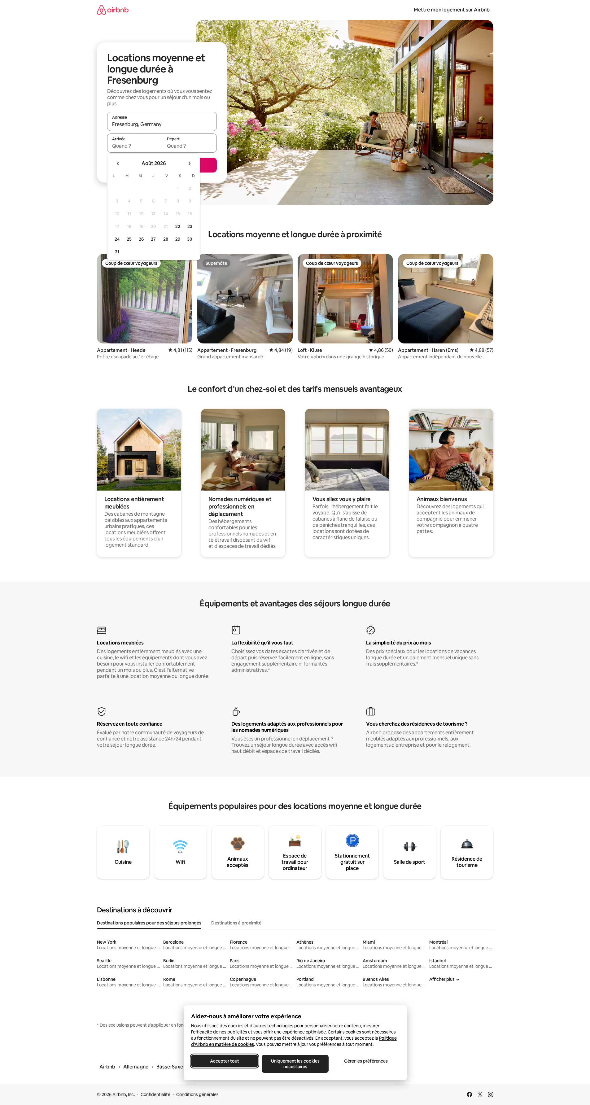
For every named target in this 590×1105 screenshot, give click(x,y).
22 (177, 226)
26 (141, 239)
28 (165, 239)
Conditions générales (197, 1094)
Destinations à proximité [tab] (236, 923)
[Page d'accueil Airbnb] (113, 10)
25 (129, 239)
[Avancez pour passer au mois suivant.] (189, 163)
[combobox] (162, 124)
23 (189, 226)
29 (177, 239)
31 (117, 252)
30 (189, 239)
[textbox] (134, 146)
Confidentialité (155, 1094)
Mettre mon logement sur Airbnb (452, 10)
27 (153, 239)
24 (117, 239)
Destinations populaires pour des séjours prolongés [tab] (149, 923)
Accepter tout (224, 1061)
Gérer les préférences (365, 1061)
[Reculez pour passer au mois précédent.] (118, 163)
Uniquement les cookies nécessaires (295, 1063)
